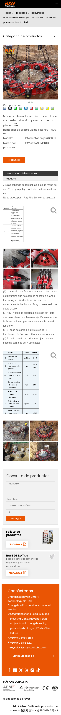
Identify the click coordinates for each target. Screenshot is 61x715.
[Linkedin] (15, 670)
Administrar (20, 706)
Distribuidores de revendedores (23, 656)
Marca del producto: (9, 145)
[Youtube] (26, 670)
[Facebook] (9, 670)
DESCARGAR (16, 544)
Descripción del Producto (21, 173)
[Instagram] (32, 670)
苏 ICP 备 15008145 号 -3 (43, 710)
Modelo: (8, 138)
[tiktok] (38, 670)
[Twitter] (21, 670)
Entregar (16, 518)
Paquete (11, 178)
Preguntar (14, 160)
